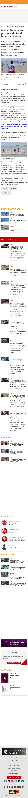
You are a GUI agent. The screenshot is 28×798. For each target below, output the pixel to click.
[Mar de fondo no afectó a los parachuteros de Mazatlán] (5, 214)
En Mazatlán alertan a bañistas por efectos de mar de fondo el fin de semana (14, 126)
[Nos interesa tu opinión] (14, 751)
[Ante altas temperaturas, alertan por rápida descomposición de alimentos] (5, 272)
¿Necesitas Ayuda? (14, 777)
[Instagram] (12, 781)
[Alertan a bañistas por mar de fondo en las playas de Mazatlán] (5, 228)
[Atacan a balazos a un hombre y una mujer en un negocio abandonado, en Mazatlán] (5, 308)
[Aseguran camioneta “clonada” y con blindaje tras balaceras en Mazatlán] (5, 346)
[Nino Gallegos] (4, 547)
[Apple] (19, 781)
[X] (9, 781)
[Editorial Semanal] (4, 531)
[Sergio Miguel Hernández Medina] (4, 539)
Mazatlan (13, 188)
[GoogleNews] (15, 781)
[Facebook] (5, 781)
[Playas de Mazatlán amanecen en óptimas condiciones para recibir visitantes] (5, 221)
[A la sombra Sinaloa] (4, 523)
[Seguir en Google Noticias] (25, 84)
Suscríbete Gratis (14, 662)
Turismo (4, 188)
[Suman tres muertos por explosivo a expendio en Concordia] (5, 366)
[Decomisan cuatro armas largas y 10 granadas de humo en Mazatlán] (5, 384)
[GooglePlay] (22, 781)
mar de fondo (6, 193)
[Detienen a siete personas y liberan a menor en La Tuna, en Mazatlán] (5, 568)
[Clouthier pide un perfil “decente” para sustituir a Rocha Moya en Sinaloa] (5, 560)
